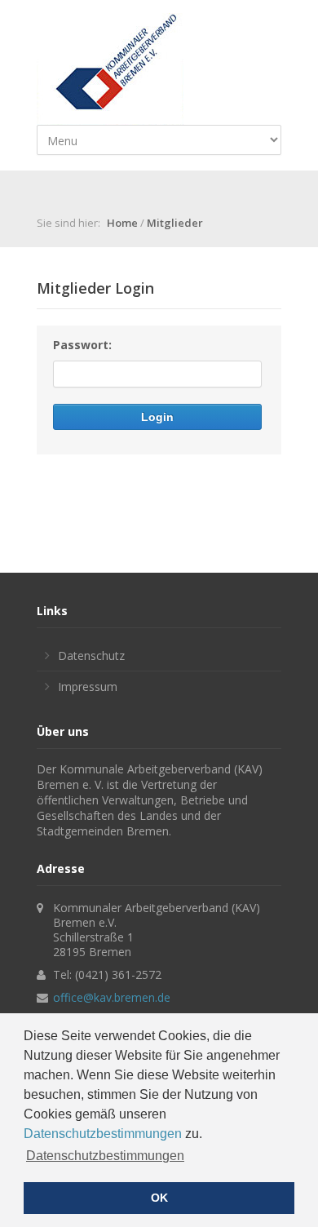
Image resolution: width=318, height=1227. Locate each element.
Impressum (87, 686)
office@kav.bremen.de (111, 997)
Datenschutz (91, 655)
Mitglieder (175, 222)
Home (122, 222)
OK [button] (159, 1197)
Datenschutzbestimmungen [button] (105, 1156)
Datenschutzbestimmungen (103, 1134)
